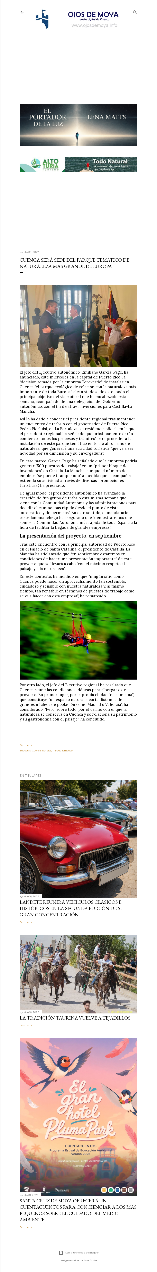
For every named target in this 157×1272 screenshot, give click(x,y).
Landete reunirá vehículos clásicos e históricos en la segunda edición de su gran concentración (72, 908)
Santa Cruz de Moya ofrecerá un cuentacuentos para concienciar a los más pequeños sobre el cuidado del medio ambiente (78, 1210)
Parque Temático (63, 750)
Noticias (46, 750)
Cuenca (36, 750)
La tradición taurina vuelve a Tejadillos (75, 1018)
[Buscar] (134, 11)
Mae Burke (90, 1260)
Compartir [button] (26, 745)
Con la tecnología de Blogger (82, 1252)
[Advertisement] (78, 60)
